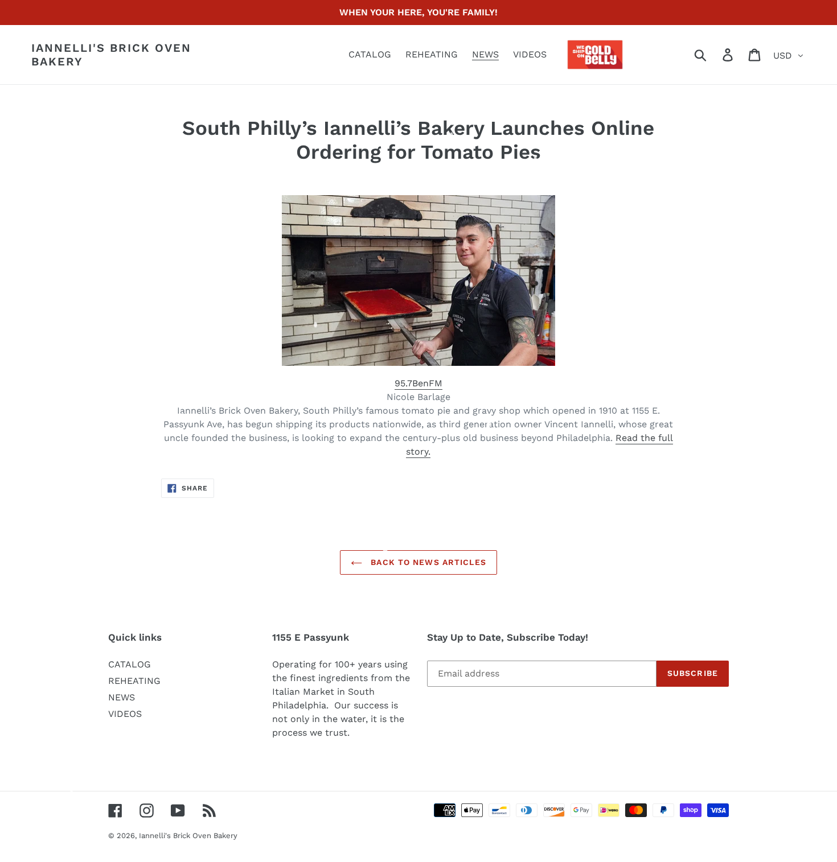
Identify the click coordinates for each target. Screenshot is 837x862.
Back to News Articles (427, 562)
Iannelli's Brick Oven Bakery (111, 54)
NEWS (121, 697)
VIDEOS (125, 713)
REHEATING (134, 680)
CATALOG (129, 664)
